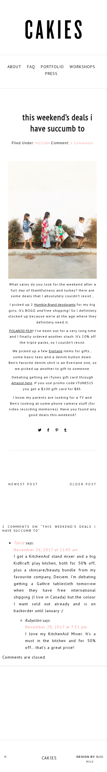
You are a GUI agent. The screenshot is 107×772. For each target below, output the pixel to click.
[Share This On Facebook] (49, 431)
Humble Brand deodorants (55, 304)
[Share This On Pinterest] (57, 431)
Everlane (55, 351)
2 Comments (81, 143)
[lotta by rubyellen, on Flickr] (53, 703)
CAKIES (49, 758)
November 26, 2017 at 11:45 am (46, 549)
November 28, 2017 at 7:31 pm (56, 627)
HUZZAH (42, 143)
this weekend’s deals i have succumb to (57, 122)
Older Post (83, 484)
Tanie (19, 542)
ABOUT (14, 66)
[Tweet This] (40, 431)
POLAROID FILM (21, 331)
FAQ (31, 66)
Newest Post (23, 484)
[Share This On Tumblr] (65, 431)
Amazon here (21, 383)
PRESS (51, 73)
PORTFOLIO (52, 66)
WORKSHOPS (82, 66)
